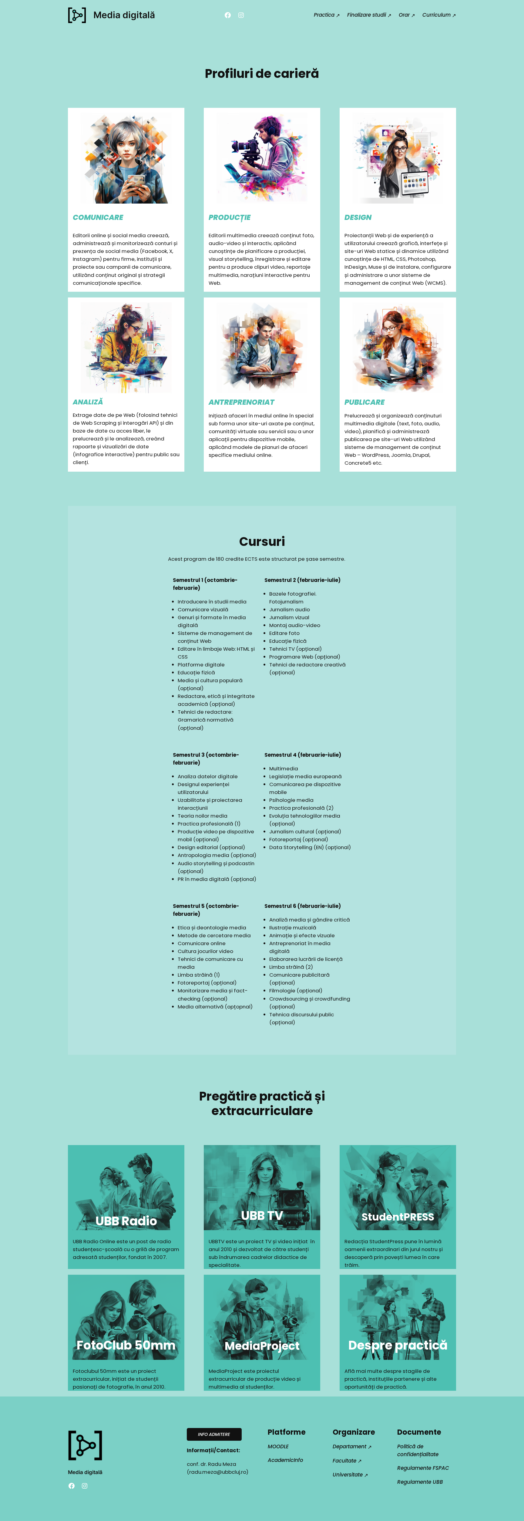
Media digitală (124, 14)
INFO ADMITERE (214, 1434)
